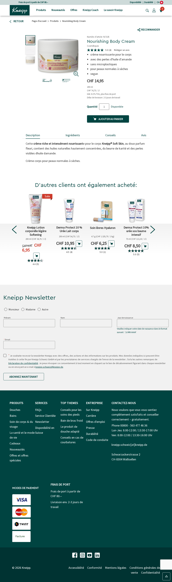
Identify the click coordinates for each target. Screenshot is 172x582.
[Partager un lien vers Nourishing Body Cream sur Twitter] (146, 23)
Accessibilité (76, 568)
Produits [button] (41, 10)
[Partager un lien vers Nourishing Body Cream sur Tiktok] (152, 23)
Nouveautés (17, 449)
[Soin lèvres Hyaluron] (103, 209)
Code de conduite (97, 440)
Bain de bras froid (71, 420)
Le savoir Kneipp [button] (113, 10)
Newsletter (42, 422)
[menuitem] (41, 10)
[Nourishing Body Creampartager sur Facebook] (140, 23)
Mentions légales (115, 568)
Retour (18, 21)
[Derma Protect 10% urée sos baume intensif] (136, 209)
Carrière (91, 416)
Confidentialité (150, 572)
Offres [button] (73, 10)
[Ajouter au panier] (36, 255)
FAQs (38, 410)
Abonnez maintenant (23, 376)
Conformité (94, 568)
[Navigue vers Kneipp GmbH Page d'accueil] (20, 10)
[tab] (32, 135)
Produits (54, 20)
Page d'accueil (39, 20)
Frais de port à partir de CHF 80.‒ (33, 2)
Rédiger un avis (122, 50)
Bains (13, 416)
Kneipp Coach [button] (90, 10)
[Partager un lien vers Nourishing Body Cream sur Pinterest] (165, 23)
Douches (15, 410)
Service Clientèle (45, 416)
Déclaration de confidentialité (23, 363)
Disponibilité (135, 2)
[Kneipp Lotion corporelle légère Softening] (36, 209)
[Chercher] (146, 10)
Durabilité (148, 2)
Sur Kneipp (92, 410)
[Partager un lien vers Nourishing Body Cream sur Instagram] (158, 23)
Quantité (92, 106)
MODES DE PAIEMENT (25, 488)
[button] (154, 10)
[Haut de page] (166, 576)
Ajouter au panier (110, 119)
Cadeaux (15, 443)
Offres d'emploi (95, 422)
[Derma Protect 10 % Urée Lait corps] (69, 209)
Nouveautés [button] (58, 10)
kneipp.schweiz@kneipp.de (49, 366)
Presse (90, 428)
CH (158, 2)
